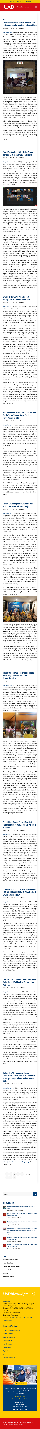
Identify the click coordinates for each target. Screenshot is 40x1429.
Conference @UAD (9, 1358)
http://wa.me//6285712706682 (22, 1317)
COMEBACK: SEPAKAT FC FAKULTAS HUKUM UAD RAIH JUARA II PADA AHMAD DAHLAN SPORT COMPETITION (19, 892)
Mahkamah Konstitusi (10, 1259)
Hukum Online (8, 1270)
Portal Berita (29, 1422)
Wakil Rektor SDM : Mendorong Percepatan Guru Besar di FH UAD (16, 298)
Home (22, 1422)
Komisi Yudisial (8, 1263)
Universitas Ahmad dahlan (12, 1330)
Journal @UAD (7, 1347)
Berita (12, 28)
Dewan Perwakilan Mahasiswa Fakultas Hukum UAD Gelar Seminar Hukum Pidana (20, 24)
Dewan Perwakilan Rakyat (12, 1266)
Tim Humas (20, 28)
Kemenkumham (8, 1277)
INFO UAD (12, 1)
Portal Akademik (8, 1334)
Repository (6, 1354)
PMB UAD (28, 1)
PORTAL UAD (20, 1)
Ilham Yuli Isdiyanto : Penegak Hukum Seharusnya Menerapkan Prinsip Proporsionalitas (18, 675)
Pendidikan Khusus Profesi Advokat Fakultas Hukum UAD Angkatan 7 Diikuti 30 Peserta (19, 825)
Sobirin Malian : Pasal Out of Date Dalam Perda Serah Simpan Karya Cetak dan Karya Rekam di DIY (19, 415)
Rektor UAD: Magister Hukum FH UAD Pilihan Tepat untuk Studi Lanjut (18, 505)
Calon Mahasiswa (9, 1337)
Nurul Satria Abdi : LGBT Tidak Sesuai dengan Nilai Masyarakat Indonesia (18, 153)
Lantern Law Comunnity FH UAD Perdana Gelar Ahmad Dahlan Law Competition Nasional (19, 982)
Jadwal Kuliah (7, 1340)
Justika (5, 1273)
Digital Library (8, 1351)
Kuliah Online (7, 1344)
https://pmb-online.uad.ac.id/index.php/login (16, 1162)
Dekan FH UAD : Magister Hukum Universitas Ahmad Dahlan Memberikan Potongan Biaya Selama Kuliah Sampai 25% (19, 1077)
